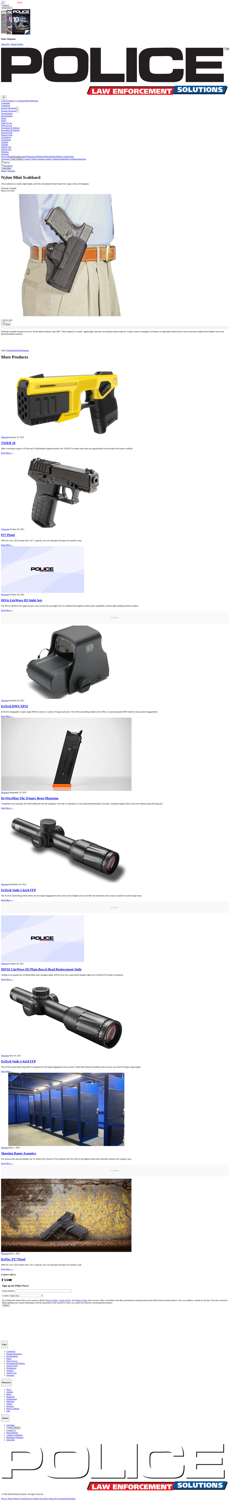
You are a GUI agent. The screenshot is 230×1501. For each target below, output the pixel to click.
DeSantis (11, 350)
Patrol (3, 118)
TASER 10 (8, 443)
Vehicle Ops (6, 147)
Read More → (7, 453)
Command (5, 103)
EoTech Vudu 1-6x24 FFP (18, 890)
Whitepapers (31, 156)
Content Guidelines (52, 159)
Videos (32, 2)
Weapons (5, 152)
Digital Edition (17, 44)
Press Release (38, 159)
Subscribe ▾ (6, 8)
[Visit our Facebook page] (2, 1280)
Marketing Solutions (69, 159)
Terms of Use (19, 1499)
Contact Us (28, 159)
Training (4, 142)
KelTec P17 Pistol (13, 1259)
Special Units (6, 133)
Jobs (72, 156)
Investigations (7, 113)
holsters (18, 350)
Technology (6, 137)
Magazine (21, 156)
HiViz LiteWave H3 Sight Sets (21, 600)
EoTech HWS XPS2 (14, 706)
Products (53, 156)
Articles (25, 2)
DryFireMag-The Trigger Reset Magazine (30, 798)
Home (3, 171)
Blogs (15, 156)
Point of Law (6, 123)
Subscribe (5, 44)
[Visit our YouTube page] (10, 1280)
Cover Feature (11, 2)
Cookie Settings (16, 159)
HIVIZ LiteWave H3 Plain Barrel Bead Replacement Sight (41, 969)
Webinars (38, 2)
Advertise (5, 159)
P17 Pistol (8, 535)
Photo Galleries (63, 156)
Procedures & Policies (10, 128)
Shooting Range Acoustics (18, 1153)
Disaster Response (9, 108)
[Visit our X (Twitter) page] (5, 1280)
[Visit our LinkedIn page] (7, 1280)
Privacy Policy (7, 1499)
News (19, 2)
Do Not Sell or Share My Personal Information (55, 1499)
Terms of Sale (30, 1499)
